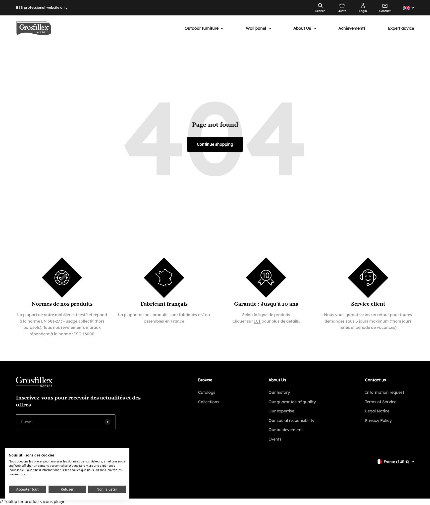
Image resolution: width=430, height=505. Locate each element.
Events (275, 439)
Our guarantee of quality (292, 401)
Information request (384, 392)
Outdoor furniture (201, 28)
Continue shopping (215, 144)
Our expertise (281, 410)
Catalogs (206, 392)
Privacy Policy (378, 420)
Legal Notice (377, 410)
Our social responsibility (291, 420)
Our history (279, 392)
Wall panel (256, 28)
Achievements (352, 28)
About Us (302, 28)
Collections (208, 401)
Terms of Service (380, 401)
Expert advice (401, 28)
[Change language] (408, 8)
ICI (257, 321)
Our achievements (286, 429)
